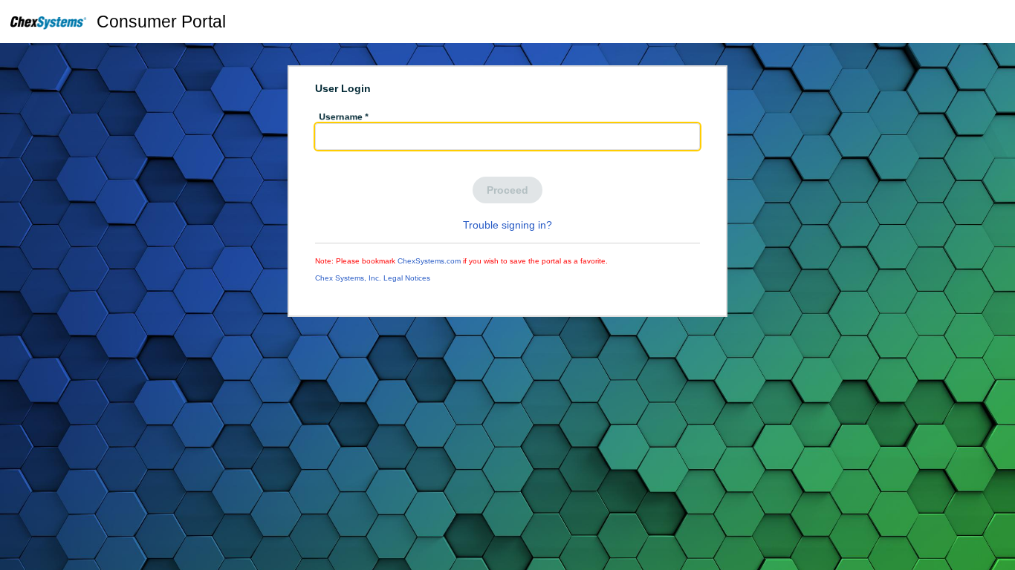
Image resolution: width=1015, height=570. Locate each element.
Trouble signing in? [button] (507, 225)
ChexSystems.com (429, 261)
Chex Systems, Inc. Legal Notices (372, 278)
